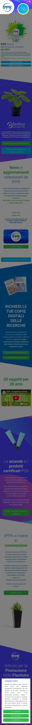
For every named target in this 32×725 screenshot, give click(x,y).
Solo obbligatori (16, 716)
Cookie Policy (16, 693)
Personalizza (16, 720)
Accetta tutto (16, 711)
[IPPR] (7, 7)
